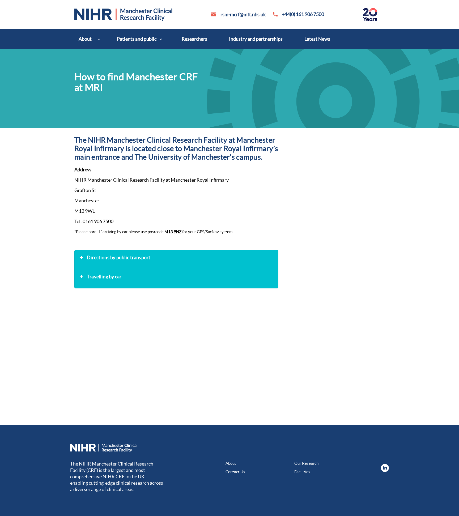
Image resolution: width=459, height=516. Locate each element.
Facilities (302, 472)
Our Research (306, 463)
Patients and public (136, 39)
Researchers (194, 39)
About (85, 39)
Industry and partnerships (256, 39)
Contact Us (235, 472)
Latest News (317, 39)
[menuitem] (87, 39)
